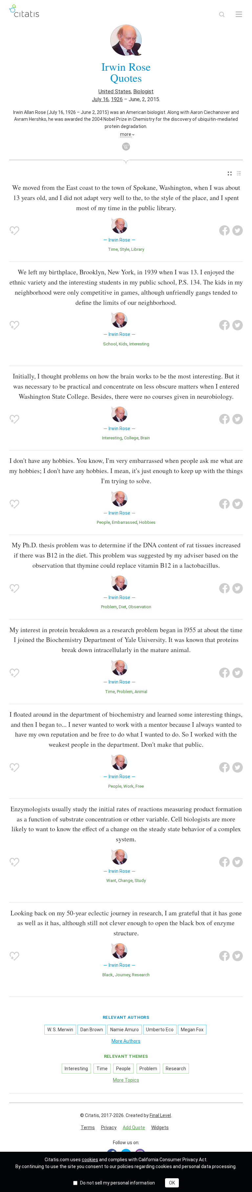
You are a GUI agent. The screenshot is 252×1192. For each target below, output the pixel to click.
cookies (90, 1159)
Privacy (108, 1127)
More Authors (126, 1041)
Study (140, 880)
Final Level (160, 1115)
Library (137, 249)
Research (141, 974)
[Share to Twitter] (237, 230)
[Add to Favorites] (14, 230)
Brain (145, 437)
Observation (139, 606)
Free (140, 786)
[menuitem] (230, 173)
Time (113, 249)
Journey (122, 974)
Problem (109, 606)
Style (124, 249)
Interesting (139, 343)
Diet (122, 606)
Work (128, 786)
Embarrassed (124, 522)
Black (107, 974)
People (103, 522)
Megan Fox (192, 1029)
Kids (123, 343)
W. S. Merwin (60, 1029)
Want (111, 880)
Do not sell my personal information (117, 1182)
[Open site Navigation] (239, 14)
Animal (141, 691)
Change (125, 880)
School (110, 343)
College (131, 437)
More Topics (126, 1080)
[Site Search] (222, 14)
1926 (117, 99)
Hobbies (147, 522)
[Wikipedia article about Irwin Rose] (126, 147)
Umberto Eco (160, 1029)
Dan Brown (91, 1029)
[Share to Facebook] (224, 230)
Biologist (143, 91)
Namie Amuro (124, 1029)
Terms (88, 1127)
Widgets (160, 1127)
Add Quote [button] (134, 1127)
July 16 (100, 99)
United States (114, 91)
